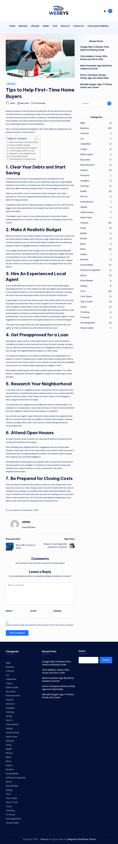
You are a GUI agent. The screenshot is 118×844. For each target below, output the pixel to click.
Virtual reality (86, 328)
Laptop (83, 207)
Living (83, 228)
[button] (28, 527)
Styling (83, 286)
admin (26, 522)
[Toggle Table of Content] (35, 139)
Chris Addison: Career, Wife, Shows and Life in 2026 (93, 58)
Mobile (83, 233)
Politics (83, 254)
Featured (84, 175)
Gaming (84, 186)
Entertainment (87, 165)
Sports (83, 275)
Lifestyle (84, 222)
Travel (83, 307)
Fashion (84, 170)
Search (82, 651)
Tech (82, 291)
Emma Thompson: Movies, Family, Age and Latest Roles (94, 76)
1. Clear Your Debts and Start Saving (23, 142)
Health (83, 191)
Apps (82, 122)
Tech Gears (86, 296)
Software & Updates (90, 270)
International (86, 201)
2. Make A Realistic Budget (19, 145)
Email (33, 611)
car (82, 138)
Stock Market (86, 280)
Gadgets (84, 180)
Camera (84, 133)
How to (83, 196)
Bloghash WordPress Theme (82, 839)
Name (9, 611)
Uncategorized (87, 322)
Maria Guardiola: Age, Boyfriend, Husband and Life (96, 67)
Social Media (86, 264)
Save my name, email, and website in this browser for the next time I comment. (40, 625)
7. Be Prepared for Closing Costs (22, 159)
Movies (83, 238)
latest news (86, 217)
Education (85, 159)
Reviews (84, 259)
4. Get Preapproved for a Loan (21, 151)
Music (83, 243)
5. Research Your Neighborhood (22, 153)
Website (57, 611)
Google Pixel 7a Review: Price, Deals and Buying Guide (94, 48)
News (83, 249)
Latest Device (87, 212)
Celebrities (85, 143)
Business (11, 84)
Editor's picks (86, 154)
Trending (84, 312)
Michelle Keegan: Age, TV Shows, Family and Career (96, 86)
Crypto (83, 149)
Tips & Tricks (86, 301)
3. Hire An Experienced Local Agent (23, 148)
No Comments (39, 103)
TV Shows (85, 317)
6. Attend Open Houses (18, 156)
